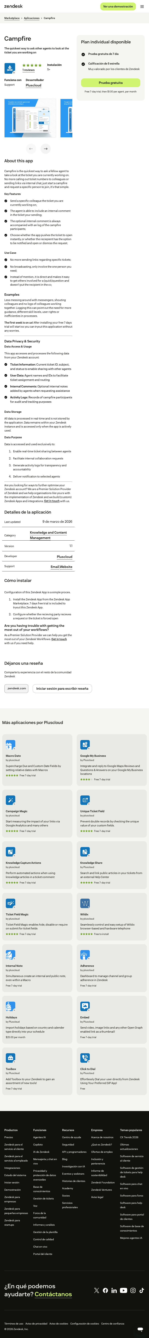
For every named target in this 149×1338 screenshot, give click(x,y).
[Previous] (31, 149)
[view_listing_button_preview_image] (30, 118)
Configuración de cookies (84, 1323)
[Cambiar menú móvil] (142, 7)
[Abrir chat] (140, 1329)
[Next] (46, 149)
